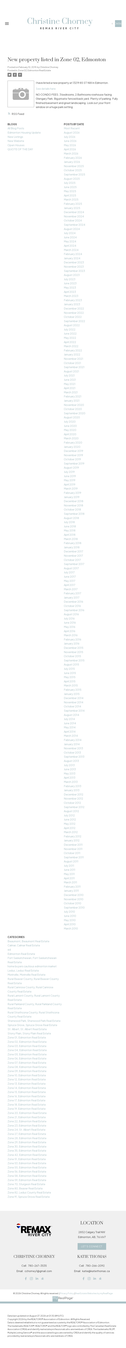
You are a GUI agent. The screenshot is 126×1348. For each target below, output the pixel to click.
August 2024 (72, 229)
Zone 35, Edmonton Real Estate (27, 1150)
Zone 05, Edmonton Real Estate (27, 1054)
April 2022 (70, 342)
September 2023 (74, 271)
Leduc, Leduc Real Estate (23, 970)
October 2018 (72, 509)
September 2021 (74, 367)
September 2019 (74, 463)
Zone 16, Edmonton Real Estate (27, 1096)
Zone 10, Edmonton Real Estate (27, 1075)
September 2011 (74, 857)
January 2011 (71, 890)
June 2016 (70, 622)
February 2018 (72, 543)
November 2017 (73, 555)
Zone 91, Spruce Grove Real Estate (29, 1196)
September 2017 (74, 564)
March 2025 (71, 199)
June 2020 (70, 426)
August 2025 (72, 178)
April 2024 (70, 245)
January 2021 (72, 400)
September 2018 (74, 513)
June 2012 (70, 819)
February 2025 (73, 203)
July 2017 (69, 572)
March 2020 (71, 438)
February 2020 (73, 442)
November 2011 (73, 849)
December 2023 (74, 262)
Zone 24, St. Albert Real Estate (26, 1129)
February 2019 (72, 492)
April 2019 (69, 484)
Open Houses (16, 145)
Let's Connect (91, 1246)
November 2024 (74, 216)
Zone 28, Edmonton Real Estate (27, 1138)
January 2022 (72, 354)
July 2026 (69, 136)
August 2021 (71, 371)
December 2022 (74, 308)
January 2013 (71, 790)
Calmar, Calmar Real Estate (24, 945)
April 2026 (70, 149)
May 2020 (70, 430)
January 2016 (71, 643)
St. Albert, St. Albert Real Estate (27, 1029)
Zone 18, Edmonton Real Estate (27, 1104)
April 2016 (69, 631)
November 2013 (73, 748)
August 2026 (72, 132)
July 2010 (69, 911)
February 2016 (72, 639)
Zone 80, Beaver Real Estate (25, 1188)
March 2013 (71, 781)
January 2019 (71, 497)
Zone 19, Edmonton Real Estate (27, 1108)
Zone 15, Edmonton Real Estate (27, 1092)
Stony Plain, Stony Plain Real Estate (29, 1033)
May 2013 (69, 773)
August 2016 (71, 614)
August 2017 (71, 568)
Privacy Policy (67, 1293)
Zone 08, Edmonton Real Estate (27, 1067)
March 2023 (71, 296)
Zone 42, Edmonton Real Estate (27, 1155)
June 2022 (70, 333)
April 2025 (70, 195)
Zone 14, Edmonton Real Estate (27, 1088)
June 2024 (70, 237)
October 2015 (72, 656)
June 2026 (70, 141)
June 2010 (70, 916)
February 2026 (73, 157)
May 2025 (70, 191)
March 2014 (71, 735)
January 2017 (71, 597)
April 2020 (70, 434)
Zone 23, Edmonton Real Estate (27, 1125)
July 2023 (69, 279)
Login (112, 23)
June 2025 (70, 187)
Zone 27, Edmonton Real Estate (27, 1134)
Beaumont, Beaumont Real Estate (28, 941)
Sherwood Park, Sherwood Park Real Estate (34, 1020)
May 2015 (69, 677)
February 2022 (73, 350)
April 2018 (69, 534)
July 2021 (69, 375)
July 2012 (69, 815)
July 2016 (69, 618)
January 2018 (72, 547)
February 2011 (72, 886)
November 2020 (74, 405)
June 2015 (70, 673)
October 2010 (72, 903)
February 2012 (72, 836)
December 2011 (73, 844)
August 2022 (72, 325)
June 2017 (70, 576)
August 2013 (71, 761)
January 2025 (72, 208)
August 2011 (71, 861)
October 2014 (72, 706)
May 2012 (69, 823)
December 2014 (74, 698)
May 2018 (69, 530)
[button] (118, 23)
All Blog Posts (16, 128)
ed (9, 949)
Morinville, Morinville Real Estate (26, 974)
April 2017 (69, 585)
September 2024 (74, 224)
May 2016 (69, 626)
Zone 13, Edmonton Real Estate (27, 1083)
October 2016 (72, 606)
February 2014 (73, 740)
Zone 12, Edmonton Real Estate (27, 1079)
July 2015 (69, 668)
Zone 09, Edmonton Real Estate (27, 1071)
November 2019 (73, 455)
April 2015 (69, 681)
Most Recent (72, 128)
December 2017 (73, 551)
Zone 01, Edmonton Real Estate (27, 1037)
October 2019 (72, 459)
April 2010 (70, 924)
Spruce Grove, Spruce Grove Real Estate (32, 1025)
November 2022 (74, 312)
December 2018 (73, 501)
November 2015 (73, 652)
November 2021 (73, 358)
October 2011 (72, 853)
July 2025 (69, 182)
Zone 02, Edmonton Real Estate (34, 70)
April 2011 (69, 878)
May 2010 (70, 920)
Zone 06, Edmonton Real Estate (27, 1058)
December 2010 (74, 895)
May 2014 (70, 727)
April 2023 (70, 291)
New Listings (15, 136)
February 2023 (73, 300)
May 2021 (69, 384)
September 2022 (74, 321)
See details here (46, 88)
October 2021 (72, 363)
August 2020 (72, 417)
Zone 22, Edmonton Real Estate (27, 1121)
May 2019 (69, 480)
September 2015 (74, 660)
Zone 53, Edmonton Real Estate (27, 1163)
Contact (118, 23)
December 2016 (73, 601)
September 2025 (74, 174)
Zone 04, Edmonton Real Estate (27, 1050)
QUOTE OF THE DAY (20, 149)
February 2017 (72, 593)
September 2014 (74, 710)
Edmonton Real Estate (21, 954)
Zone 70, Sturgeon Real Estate (26, 1184)
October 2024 (73, 220)
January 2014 (72, 744)
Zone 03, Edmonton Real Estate (27, 1046)
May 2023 (70, 287)
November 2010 (73, 899)
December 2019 (73, 451)
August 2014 (71, 715)
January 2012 (72, 840)
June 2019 (70, 476)
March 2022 (71, 346)
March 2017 (71, 589)
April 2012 (69, 828)
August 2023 (72, 275)
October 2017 (72, 560)
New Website (16, 141)
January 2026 (72, 162)
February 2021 (72, 396)
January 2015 (72, 694)
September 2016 (74, 610)
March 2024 (71, 250)
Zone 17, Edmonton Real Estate (26, 1100)
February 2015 (72, 689)
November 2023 (74, 266)
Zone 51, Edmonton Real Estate (27, 1159)
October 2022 (73, 317)
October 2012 (72, 802)
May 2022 (70, 337)
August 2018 (71, 518)
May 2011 (69, 874)
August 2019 (71, 467)
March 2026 (71, 153)
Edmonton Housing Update (24, 132)
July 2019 (69, 472)
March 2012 (71, 832)
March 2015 (71, 685)
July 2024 (70, 233)
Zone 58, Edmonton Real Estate (27, 1175)
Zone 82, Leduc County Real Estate (29, 1192)
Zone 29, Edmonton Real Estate (27, 1142)
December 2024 (74, 212)
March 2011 (70, 882)
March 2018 (71, 539)
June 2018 (70, 526)
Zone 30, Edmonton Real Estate (27, 1146)
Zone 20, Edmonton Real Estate (27, 1113)
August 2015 (71, 664)
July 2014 (69, 719)
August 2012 (71, 811)
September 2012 (74, 807)
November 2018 (73, 505)
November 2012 (73, 798)
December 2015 (73, 647)
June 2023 (70, 283)
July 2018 (69, 522)
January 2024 (72, 258)
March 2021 (71, 392)
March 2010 (71, 928)
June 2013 (70, 769)
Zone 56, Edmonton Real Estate (27, 1171)
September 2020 (74, 413)
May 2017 (69, 581)
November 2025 (74, 166)
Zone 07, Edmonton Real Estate (27, 1062)
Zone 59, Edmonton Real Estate (27, 1180)
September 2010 (74, 907)
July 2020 (70, 421)
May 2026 (70, 145)
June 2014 (70, 723)
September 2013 (74, 756)
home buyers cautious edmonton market (32, 966)
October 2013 (72, 752)
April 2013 (69, 777)
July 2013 (69, 765)
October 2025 (73, 170)
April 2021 (69, 388)
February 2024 (73, 254)
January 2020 (72, 446)
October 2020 (73, 409)
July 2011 (69, 865)
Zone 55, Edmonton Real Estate (27, 1167)
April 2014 (70, 731)
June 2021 (70, 379)
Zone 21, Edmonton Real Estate (27, 1117)
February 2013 (72, 786)
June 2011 (69, 869)
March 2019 (71, 488)
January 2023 (72, 304)
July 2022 (69, 329)
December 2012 (73, 794)
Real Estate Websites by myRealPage (94, 1293)
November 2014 (73, 702)
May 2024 (70, 241)
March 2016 (71, 635)
